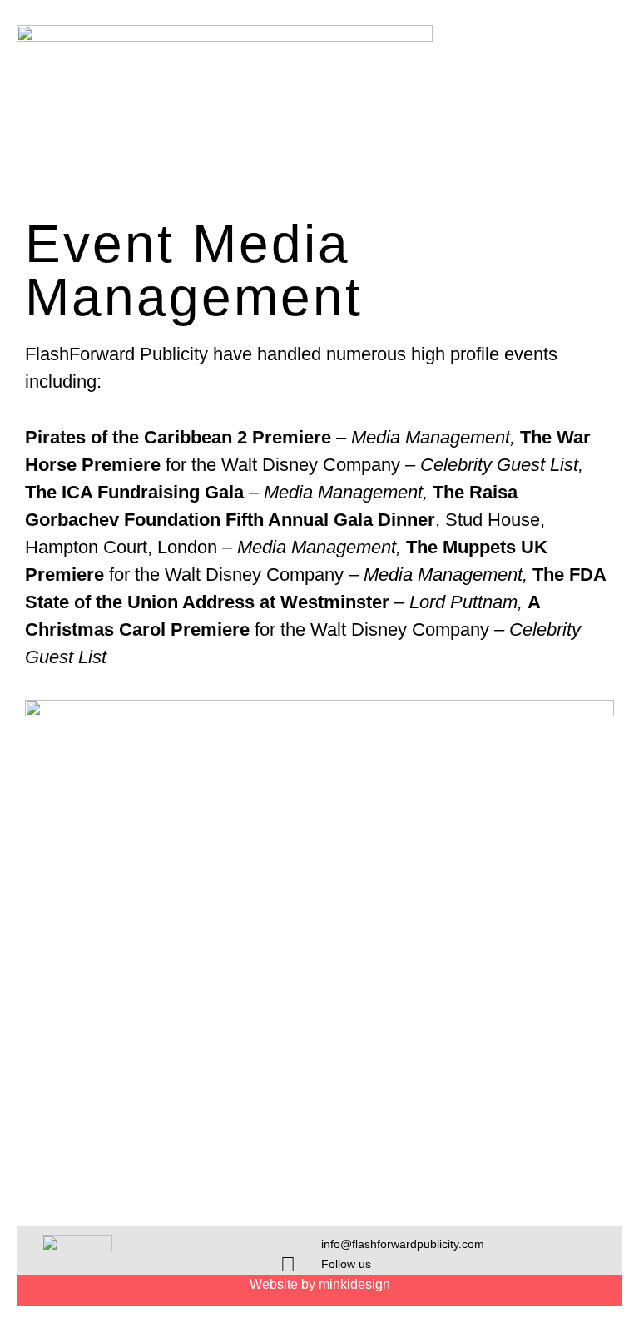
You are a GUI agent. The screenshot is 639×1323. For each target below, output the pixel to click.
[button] (609, 84)
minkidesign (354, 1284)
